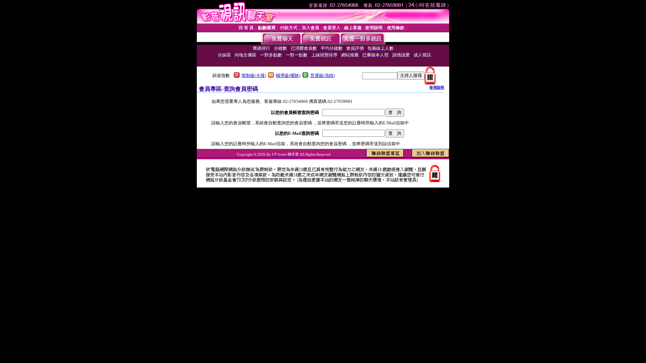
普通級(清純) (322, 75)
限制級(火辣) (254, 75)
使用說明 (436, 87)
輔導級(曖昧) (288, 75)
